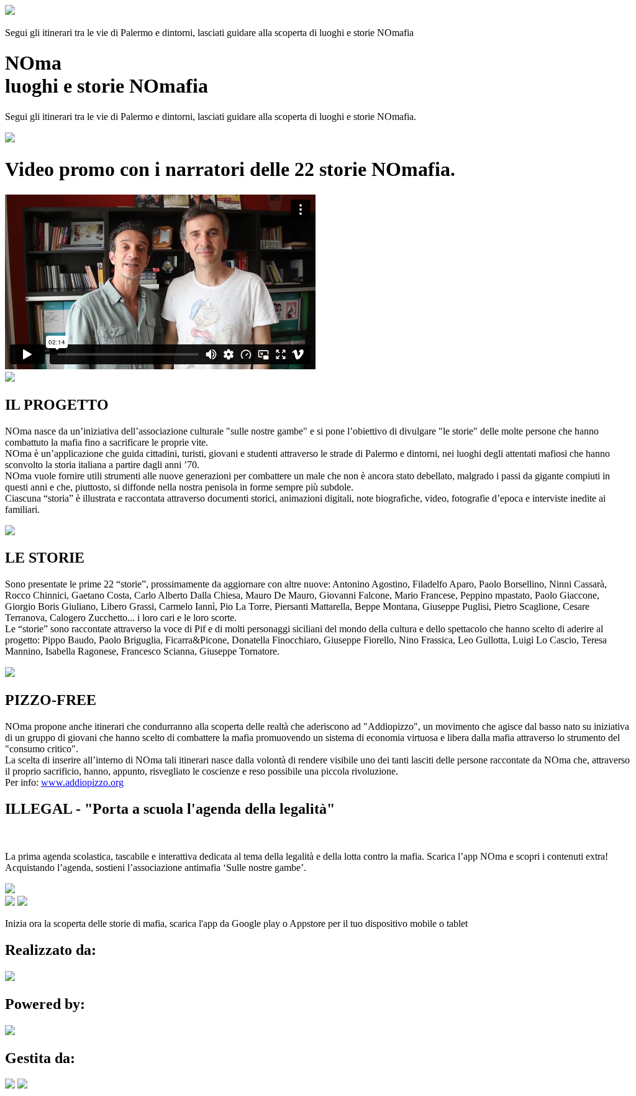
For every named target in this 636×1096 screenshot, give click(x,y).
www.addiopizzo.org (82, 782)
